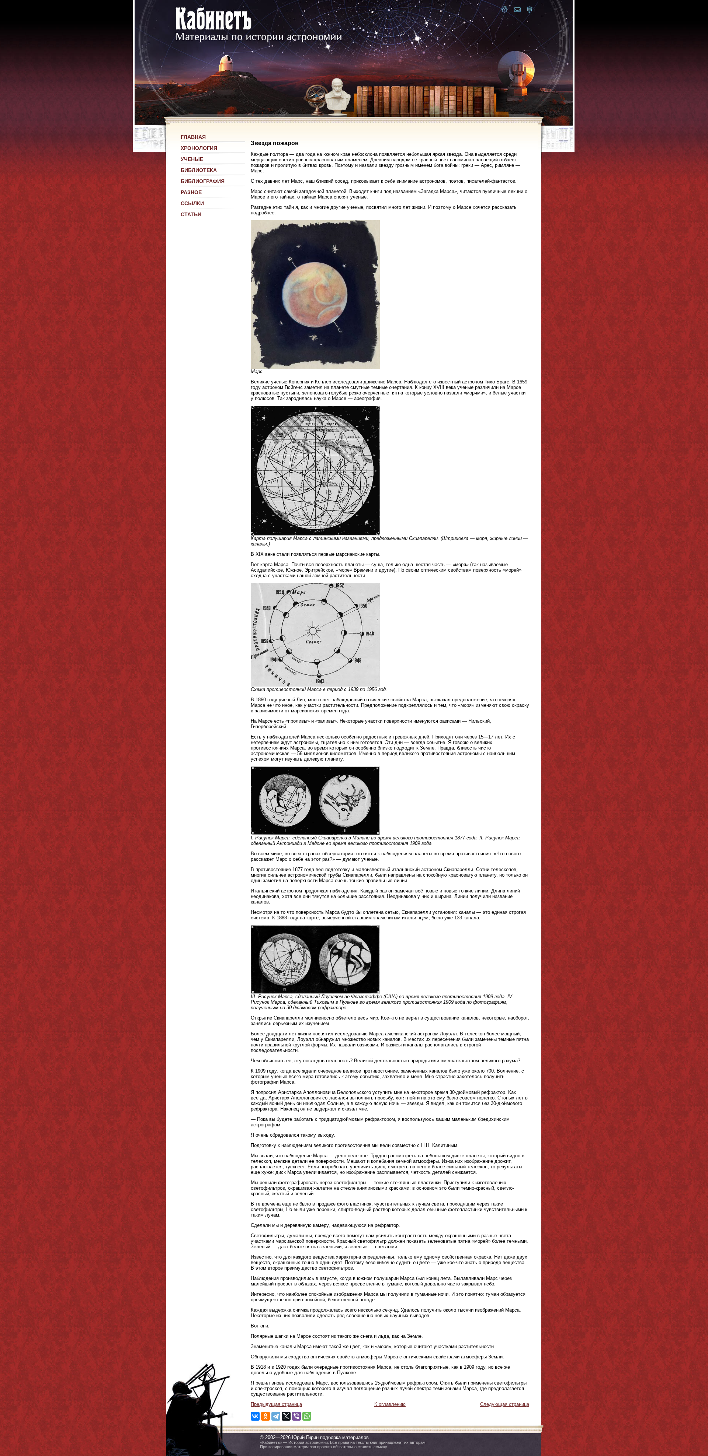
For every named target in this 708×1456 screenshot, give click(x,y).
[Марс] (315, 367)
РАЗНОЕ (191, 192)
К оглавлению (390, 1404)
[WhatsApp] (306, 1416)
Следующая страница (504, 1404)
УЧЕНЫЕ (192, 159)
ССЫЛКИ (192, 203)
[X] (286, 1416)
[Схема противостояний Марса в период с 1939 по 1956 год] (315, 685)
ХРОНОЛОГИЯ (199, 148)
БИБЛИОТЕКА (199, 170)
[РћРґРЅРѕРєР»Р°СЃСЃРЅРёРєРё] (265, 1416)
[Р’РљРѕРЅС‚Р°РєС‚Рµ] (255, 1416)
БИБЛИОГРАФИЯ (203, 181)
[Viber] (296, 1416)
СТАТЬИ (191, 214)
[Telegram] (275, 1416)
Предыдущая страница (276, 1404)
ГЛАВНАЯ (193, 137)
